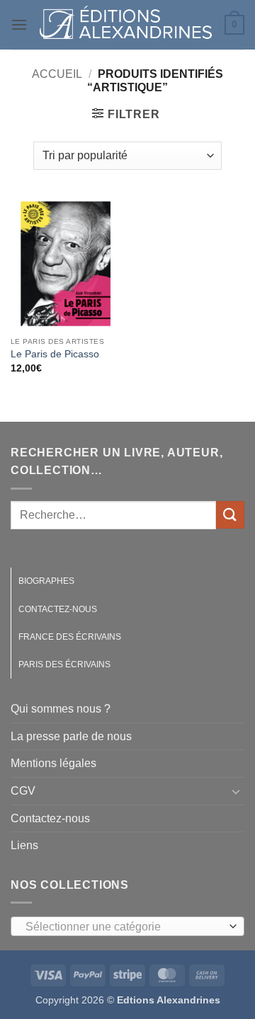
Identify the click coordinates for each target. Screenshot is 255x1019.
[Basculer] (235, 791)
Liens (24, 845)
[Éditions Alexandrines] (126, 25)
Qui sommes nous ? (60, 709)
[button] (19, 24)
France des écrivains (69, 637)
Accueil (57, 74)
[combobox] (127, 926)
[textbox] (124, 927)
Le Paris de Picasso (55, 354)
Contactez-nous (57, 609)
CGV (23, 791)
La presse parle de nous (71, 736)
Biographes (46, 581)
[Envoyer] (230, 515)
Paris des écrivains (64, 664)
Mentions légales (53, 763)
